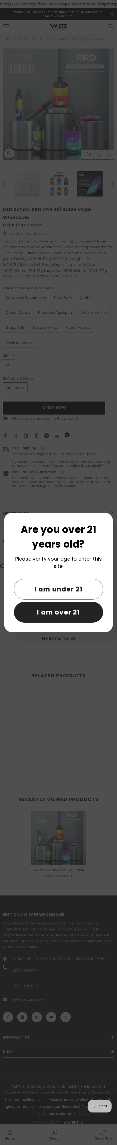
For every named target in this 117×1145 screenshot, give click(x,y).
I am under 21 (59, 589)
